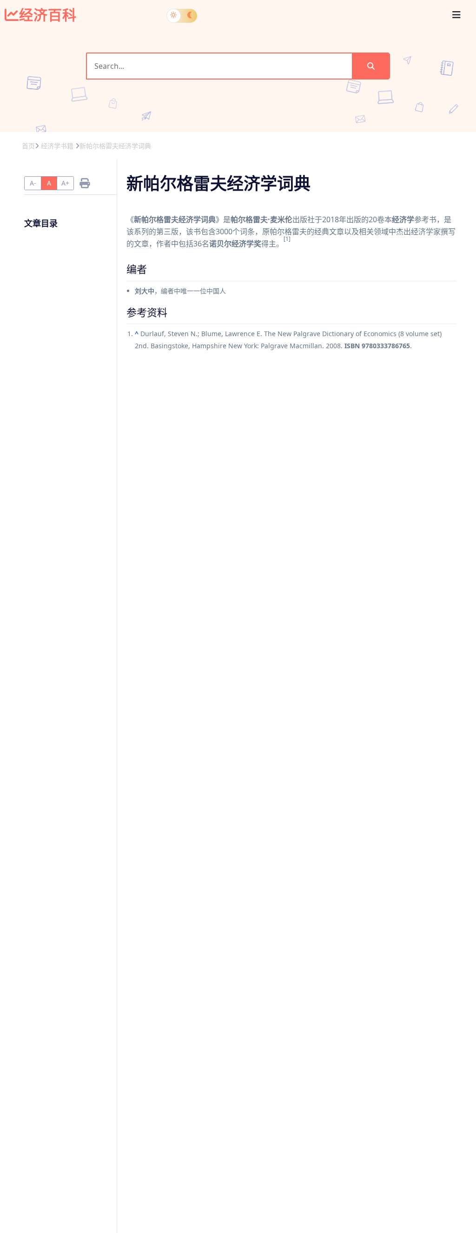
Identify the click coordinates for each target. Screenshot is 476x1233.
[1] (287, 239)
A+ (65, 183)
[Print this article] (84, 183)
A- (33, 183)
